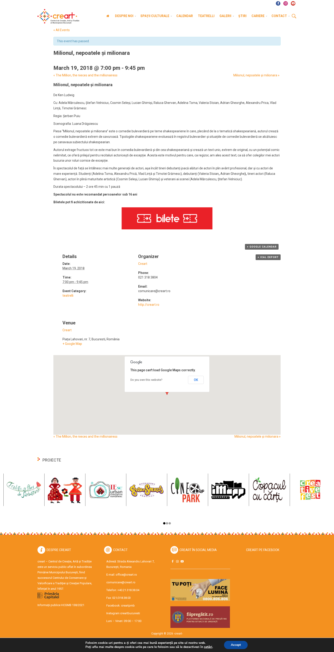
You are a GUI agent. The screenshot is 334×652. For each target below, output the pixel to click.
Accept (236, 645)
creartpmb (128, 605)
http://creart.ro (148, 304)
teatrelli (67, 295)
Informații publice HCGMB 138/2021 (60, 605)
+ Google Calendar (262, 246)
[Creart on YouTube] (182, 561)
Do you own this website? (146, 379)
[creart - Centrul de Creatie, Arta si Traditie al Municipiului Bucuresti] (57, 16)
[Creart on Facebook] (172, 561)
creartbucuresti (130, 613)
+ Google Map (72, 344)
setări (208, 647)
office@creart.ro (126, 574)
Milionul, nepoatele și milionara (256, 75)
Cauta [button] (294, 16)
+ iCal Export (268, 257)
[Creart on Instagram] (177, 561)
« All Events (61, 30)
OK (196, 380)
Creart (142, 264)
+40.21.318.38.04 (128, 590)
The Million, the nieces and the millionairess (85, 75)
